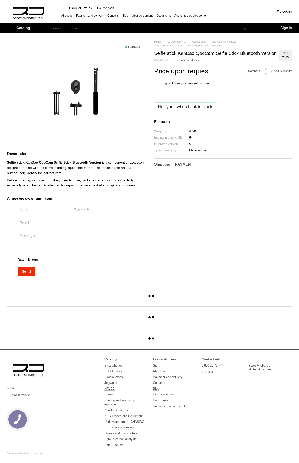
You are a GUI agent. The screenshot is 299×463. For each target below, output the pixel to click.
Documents (163, 15)
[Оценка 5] (75, 259)
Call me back (105, 8)
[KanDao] (132, 46)
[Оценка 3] (60, 259)
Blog (125, 15)
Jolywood (110, 383)
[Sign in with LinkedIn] (109, 209)
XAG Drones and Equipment (123, 416)
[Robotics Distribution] (28, 368)
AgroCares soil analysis (120, 439)
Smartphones (113, 365)
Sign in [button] (167, 83)
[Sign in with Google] (101, 209)
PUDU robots (113, 371)
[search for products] (48, 28)
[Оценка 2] (53, 259)
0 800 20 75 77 (80, 8)
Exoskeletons (113, 377)
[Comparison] (257, 28)
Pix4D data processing (119, 427)
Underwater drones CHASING (124, 422)
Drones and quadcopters (120, 433)
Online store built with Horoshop (25, 453)
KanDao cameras (116, 410)
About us (66, 15)
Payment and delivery (90, 15)
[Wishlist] (266, 28)
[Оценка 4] (68, 259)
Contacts (113, 15)
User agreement (142, 15)
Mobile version (21, 395)
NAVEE (109, 388)
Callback (207, 372)
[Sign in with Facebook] (94, 209)
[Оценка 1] (45, 259)
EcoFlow (110, 394)
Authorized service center (190, 15)
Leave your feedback (185, 60)
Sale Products (114, 445)
